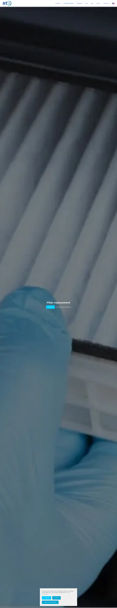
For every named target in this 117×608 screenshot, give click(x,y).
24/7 (87, 3)
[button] (113, 3)
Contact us (106, 3)
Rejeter (56, 597)
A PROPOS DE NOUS (68, 3)
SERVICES (79, 3)
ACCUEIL (58, 3)
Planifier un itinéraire (64, 307)
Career (98, 3)
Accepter (46, 597)
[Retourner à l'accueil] (7, 3)
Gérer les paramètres (50, 602)
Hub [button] (92, 3)
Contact (50, 307)
